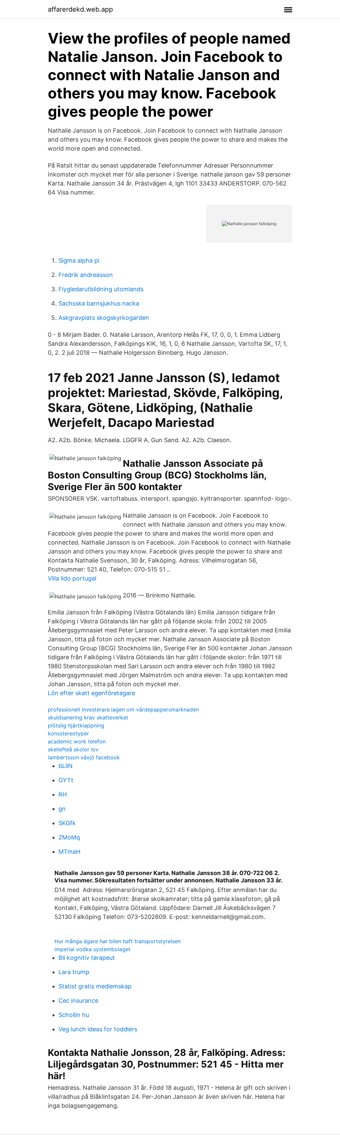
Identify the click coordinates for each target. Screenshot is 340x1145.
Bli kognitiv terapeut (86, 957)
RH (62, 794)
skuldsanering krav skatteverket (88, 717)
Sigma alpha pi (78, 260)
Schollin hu (73, 1014)
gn (62, 808)
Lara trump (73, 971)
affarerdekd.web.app (80, 9)
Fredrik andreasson (85, 274)
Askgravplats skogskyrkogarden (103, 317)
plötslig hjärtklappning (76, 725)
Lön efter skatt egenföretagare (91, 693)
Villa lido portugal (72, 578)
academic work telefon (77, 741)
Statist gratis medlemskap (94, 986)
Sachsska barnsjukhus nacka (98, 303)
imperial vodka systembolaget (92, 949)
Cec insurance (78, 1000)
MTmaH (69, 851)
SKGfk (67, 823)
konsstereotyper (68, 733)
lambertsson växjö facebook (84, 757)
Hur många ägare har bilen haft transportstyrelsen (117, 941)
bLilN (65, 765)
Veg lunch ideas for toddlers (97, 1029)
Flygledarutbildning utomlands (100, 289)
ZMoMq (69, 837)
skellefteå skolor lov (73, 749)
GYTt (65, 780)
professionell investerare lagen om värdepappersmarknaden (123, 709)
